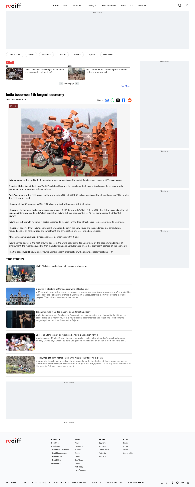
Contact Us (96, 482)
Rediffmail (55, 443)
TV (131, 5)
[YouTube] (182, 482)
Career (125, 450)
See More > (126, 86)
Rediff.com (118, 482)
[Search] (179, 5)
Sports (92, 54)
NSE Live (102, 446)
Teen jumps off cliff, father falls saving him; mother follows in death (84, 362)
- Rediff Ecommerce (59, 453)
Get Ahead (79, 460)
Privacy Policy (41, 482)
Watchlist (102, 453)
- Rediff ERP (55, 463)
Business (46, 54)
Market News (104, 450)
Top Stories (14, 54)
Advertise (25, 482)
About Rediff (11, 482)
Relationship (127, 453)
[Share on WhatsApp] (162, 482)
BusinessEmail (109, 5)
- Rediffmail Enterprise (60, 450)
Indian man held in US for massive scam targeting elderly (81, 316)
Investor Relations (79, 482)
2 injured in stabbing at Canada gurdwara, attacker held (83, 293)
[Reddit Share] (129, 100)
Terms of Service (59, 482)
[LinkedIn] (188, 482)
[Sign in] (187, 5)
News (75, 5)
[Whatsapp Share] (112, 100)
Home (56, 5)
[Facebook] (172, 482)
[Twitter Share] (117, 100)
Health (125, 443)
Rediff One (55, 446)
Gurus (123, 5)
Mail (65, 5)
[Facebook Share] (123, 100)
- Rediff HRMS (56, 457)
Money (91, 5)
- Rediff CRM (56, 460)
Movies (77, 54)
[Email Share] (106, 100)
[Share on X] (167, 482)
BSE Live (102, 443)
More (140, 5)
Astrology (79, 467)
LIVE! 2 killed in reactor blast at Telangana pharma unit (62, 266)
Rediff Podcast (81, 470)
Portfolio (102, 457)
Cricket (62, 54)
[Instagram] (177, 482)
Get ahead (108, 54)
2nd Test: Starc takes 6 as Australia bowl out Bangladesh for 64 (81, 338)
